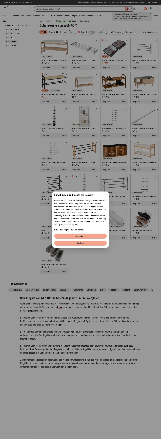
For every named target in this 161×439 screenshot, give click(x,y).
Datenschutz (58, 230)
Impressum (68, 230)
